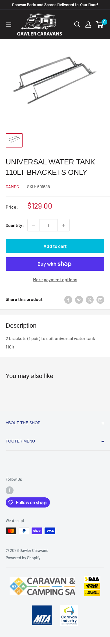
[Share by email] (100, 299)
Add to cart (55, 246)
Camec (12, 186)
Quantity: (15, 225)
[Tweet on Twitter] (90, 299)
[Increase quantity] (63, 225)
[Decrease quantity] (33, 225)
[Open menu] (8, 25)
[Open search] (77, 24)
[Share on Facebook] (68, 299)
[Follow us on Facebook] (10, 490)
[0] (99, 24)
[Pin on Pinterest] (79, 299)
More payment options (55, 279)
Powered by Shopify (23, 557)
